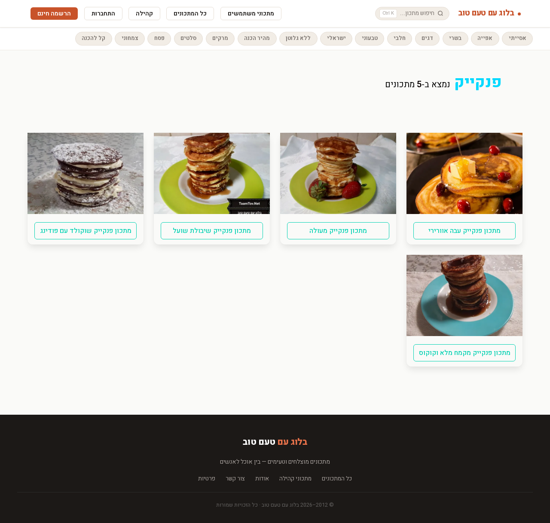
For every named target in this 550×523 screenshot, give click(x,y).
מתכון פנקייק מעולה (338, 231)
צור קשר (235, 479)
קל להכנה (93, 38)
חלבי (400, 38)
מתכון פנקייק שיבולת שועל (212, 231)
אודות (262, 479)
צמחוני (130, 38)
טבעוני (370, 38)
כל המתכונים (190, 13)
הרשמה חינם (54, 13)
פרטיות (206, 479)
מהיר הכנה (257, 38)
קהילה (144, 13)
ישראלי (336, 38)
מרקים (220, 38)
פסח (159, 38)
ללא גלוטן (298, 38)
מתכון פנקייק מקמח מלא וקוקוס (464, 353)
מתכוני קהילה (295, 479)
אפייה (484, 38)
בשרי (455, 38)
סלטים (188, 38)
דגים (427, 38)
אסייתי (517, 38)
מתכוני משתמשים (251, 13)
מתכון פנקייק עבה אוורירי (464, 231)
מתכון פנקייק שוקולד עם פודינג (85, 231)
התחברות (103, 13)
